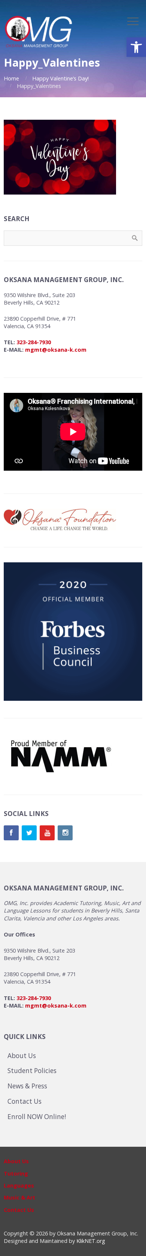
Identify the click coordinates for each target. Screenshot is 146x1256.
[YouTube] (47, 832)
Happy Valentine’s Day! (60, 78)
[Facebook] (11, 832)
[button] (136, 47)
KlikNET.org (90, 1240)
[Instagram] (65, 832)
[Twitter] (29, 832)
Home (11, 78)
